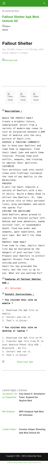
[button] (7, 30)
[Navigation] (3, 3)
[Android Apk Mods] (25, 2)
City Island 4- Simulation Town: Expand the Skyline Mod (32, 397)
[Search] (43, 3)
